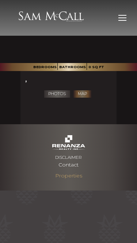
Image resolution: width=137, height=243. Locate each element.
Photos (57, 93)
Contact (68, 164)
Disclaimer (68, 157)
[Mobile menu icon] (122, 18)
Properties (68, 175)
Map (82, 93)
